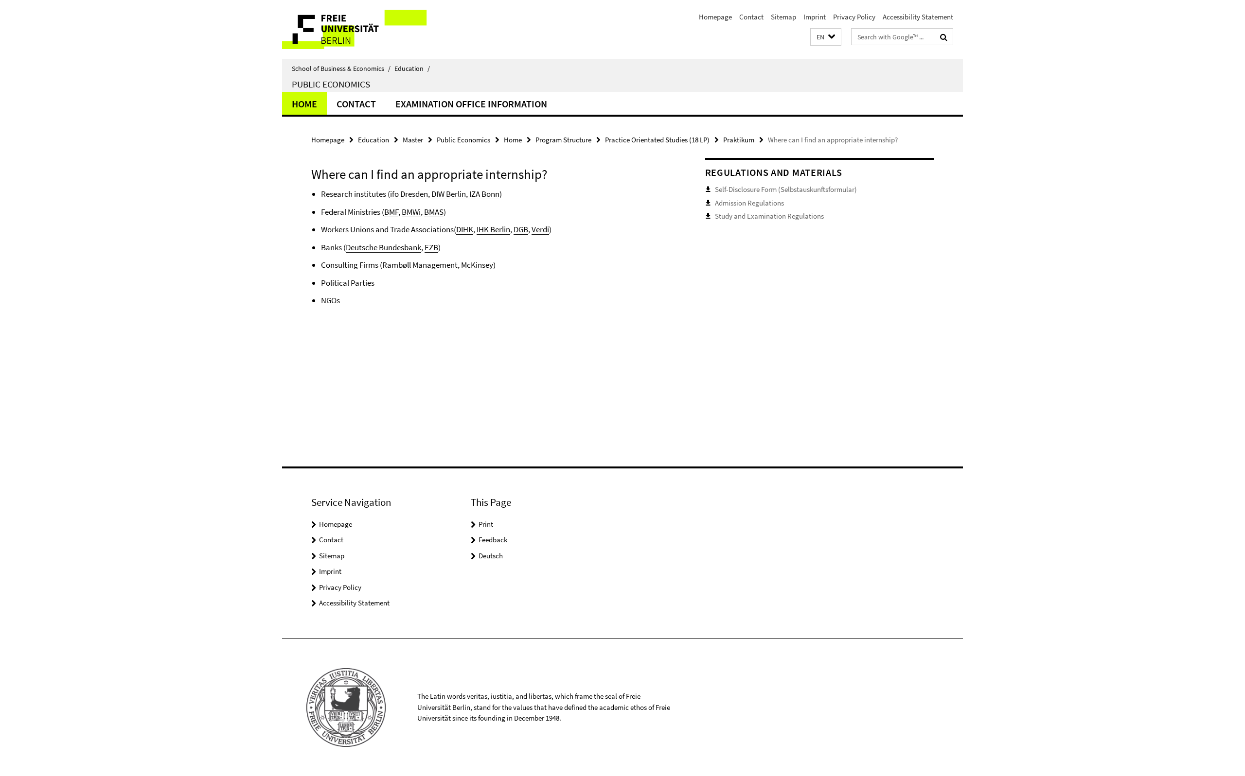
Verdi (540, 229)
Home (304, 104)
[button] (825, 37)
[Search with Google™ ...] (944, 37)
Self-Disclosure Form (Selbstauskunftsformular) (786, 189)
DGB (521, 229)
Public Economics (331, 84)
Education (412, 68)
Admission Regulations (749, 202)
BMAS (434, 212)
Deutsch (491, 555)
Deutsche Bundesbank (383, 247)
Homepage (715, 16)
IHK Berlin (493, 229)
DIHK (464, 229)
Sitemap (783, 16)
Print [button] (486, 524)
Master (413, 139)
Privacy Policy (854, 16)
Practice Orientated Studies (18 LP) (657, 139)
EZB (431, 247)
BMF (391, 212)
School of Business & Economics (341, 68)
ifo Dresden (409, 194)
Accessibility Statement (918, 16)
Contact (751, 16)
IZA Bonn (483, 194)
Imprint (814, 16)
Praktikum (738, 139)
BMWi (411, 212)
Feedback (493, 539)
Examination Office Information (471, 104)
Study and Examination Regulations (769, 216)
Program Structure (563, 139)
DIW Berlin (448, 194)
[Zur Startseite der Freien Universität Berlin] (363, 29)
